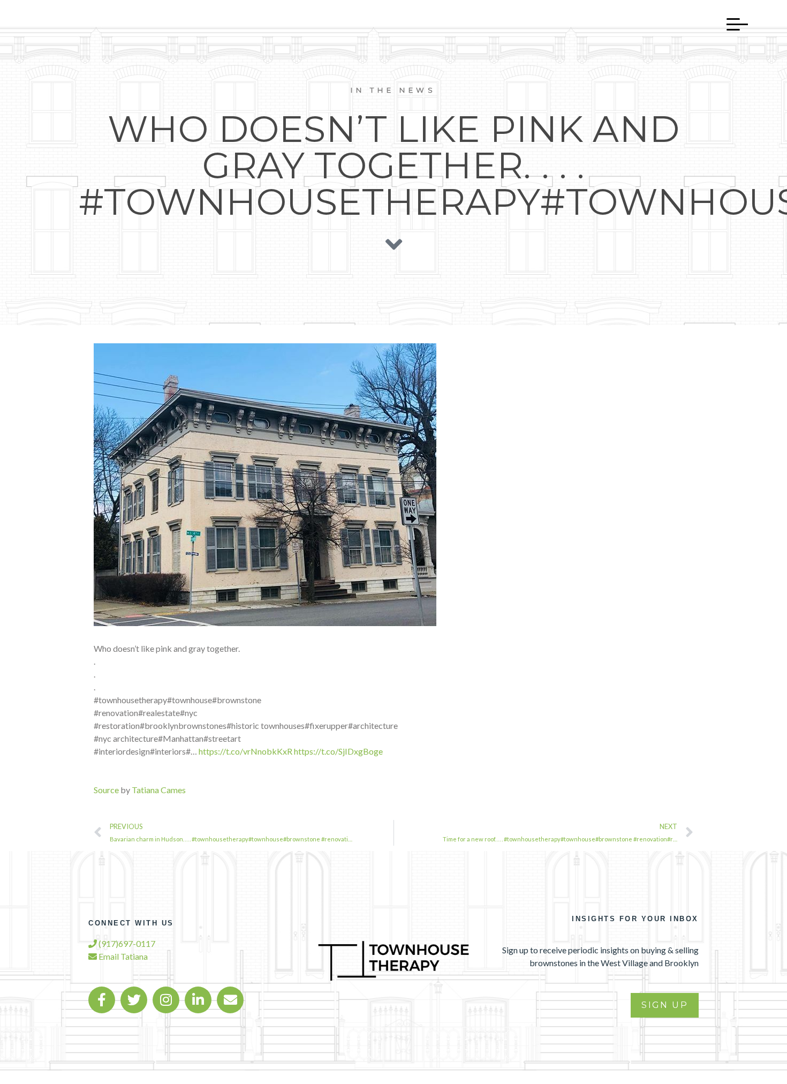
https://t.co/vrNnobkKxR (245, 751)
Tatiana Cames (159, 790)
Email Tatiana (122, 956)
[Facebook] (101, 1000)
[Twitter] (133, 1000)
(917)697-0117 (126, 943)
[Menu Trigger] (732, 24)
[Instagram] (166, 1000)
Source (106, 790)
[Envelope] (230, 1000)
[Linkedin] (198, 1000)
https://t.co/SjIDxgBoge (338, 751)
